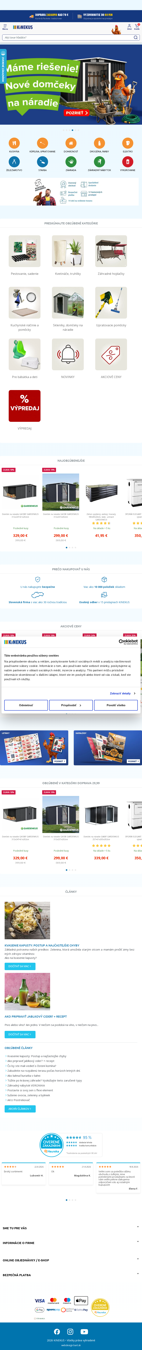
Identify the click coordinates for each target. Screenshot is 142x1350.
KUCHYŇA (14, 151)
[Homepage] (23, 27)
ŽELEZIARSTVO (14, 170)
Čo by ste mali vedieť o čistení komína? (31, 1066)
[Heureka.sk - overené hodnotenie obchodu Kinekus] (71, 1144)
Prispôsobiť (69, 705)
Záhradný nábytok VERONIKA (26, 1085)
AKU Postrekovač (18, 1100)
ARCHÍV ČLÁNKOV (19, 1108)
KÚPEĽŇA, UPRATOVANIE (42, 151)
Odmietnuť (26, 705)
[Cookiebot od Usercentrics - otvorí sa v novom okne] (121, 642)
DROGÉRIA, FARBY (99, 151)
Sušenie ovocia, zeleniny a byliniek (28, 1095)
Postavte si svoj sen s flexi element (30, 1090)
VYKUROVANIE (127, 170)
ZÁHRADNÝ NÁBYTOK (99, 170)
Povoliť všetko (116, 705)
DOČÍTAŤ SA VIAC (19, 966)
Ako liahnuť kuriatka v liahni (23, 1075)
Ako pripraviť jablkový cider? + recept (30, 1061)
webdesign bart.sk (71, 1345)
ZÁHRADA (71, 170)
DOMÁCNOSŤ (71, 151)
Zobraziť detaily (120, 693)
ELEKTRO (128, 151)
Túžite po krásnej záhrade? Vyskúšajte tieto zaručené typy (44, 1080)
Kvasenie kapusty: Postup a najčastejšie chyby (36, 1056)
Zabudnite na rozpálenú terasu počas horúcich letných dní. (43, 1070)
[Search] (136, 37)
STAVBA (42, 170)
